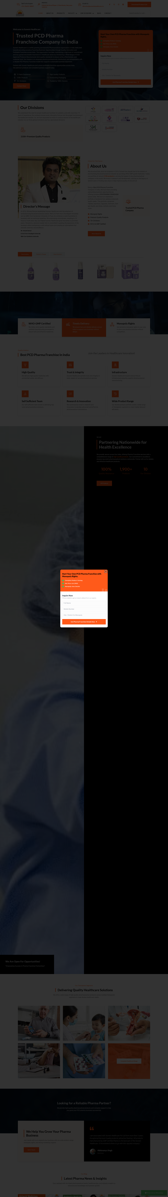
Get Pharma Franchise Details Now (83, 622)
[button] (106, 571)
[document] (84, 598)
